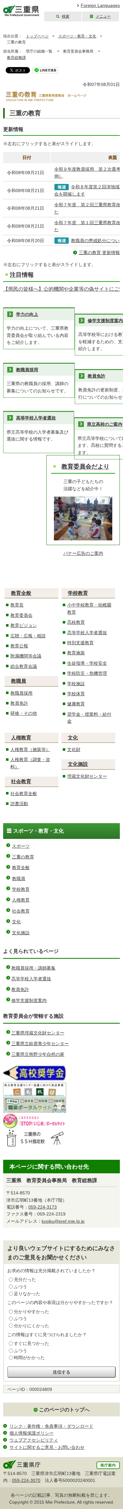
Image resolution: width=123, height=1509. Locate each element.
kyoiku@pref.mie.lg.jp (63, 1221)
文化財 (73, 749)
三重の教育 (23, 856)
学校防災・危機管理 (87, 673)
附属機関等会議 (25, 655)
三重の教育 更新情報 (99, 252)
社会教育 (21, 781)
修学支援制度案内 (105, 320)
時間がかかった (29, 1357)
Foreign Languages (100, 5)
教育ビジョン (23, 625)
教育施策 (76, 652)
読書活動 (19, 803)
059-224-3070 (26, 1480)
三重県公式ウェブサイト (21, 10)
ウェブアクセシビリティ (33, 1440)
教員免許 (96, 376)
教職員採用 (27, 369)
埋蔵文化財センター (87, 776)
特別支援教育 (80, 642)
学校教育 (78, 593)
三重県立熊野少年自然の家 (37, 1054)
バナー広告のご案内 (83, 553)
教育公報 (19, 645)
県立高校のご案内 (104, 424)
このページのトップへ (64, 1409)
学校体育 (76, 693)
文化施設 (78, 764)
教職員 (18, 681)
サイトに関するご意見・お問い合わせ (47, 1447)
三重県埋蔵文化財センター (37, 1032)
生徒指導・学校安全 (87, 663)
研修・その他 (23, 713)
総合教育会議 (23, 666)
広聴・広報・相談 (28, 635)
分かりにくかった (31, 1325)
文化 (73, 737)
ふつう (20, 1286)
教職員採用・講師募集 (33, 968)
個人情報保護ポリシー (31, 1433)
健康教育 (76, 703)
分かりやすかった (31, 1311)
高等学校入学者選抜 (36, 417)
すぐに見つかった (31, 1343)
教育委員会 (21, 615)
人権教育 (21, 737)
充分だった (25, 1279)
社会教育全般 (23, 793)
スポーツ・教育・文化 (77, 36)
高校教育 (76, 622)
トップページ (37, 36)
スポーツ (21, 846)
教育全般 (21, 593)
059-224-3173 (42, 1207)
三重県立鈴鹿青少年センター (40, 1043)
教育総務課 (16, 57)
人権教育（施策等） (30, 749)
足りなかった (27, 1293)
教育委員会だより (85, 466)
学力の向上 (27, 314)
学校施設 (76, 683)
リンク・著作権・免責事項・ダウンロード (51, 1426)
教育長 (17, 604)
